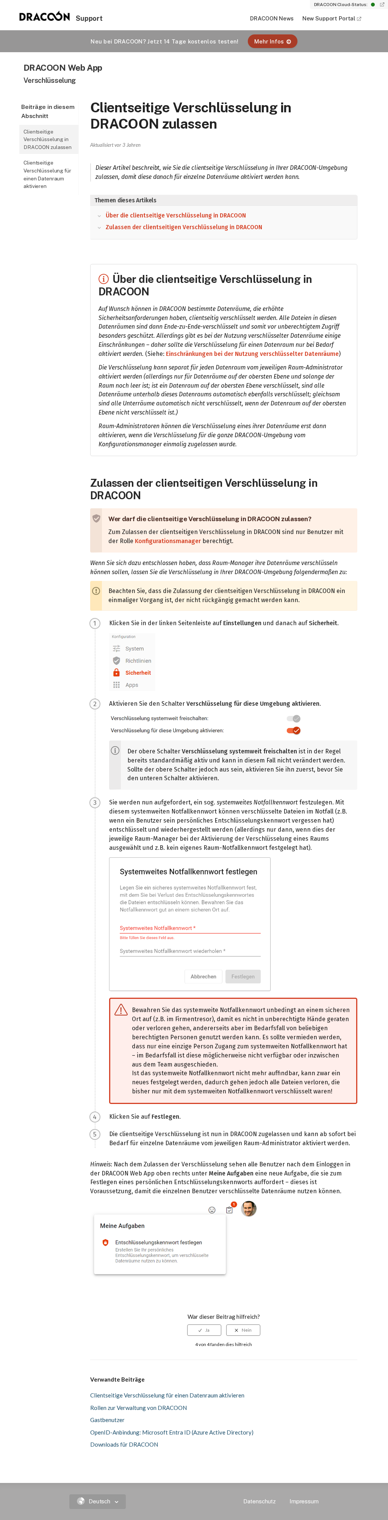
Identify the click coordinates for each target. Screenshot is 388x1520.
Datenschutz (259, 1501)
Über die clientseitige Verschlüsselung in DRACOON (176, 215)
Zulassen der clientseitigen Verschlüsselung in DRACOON (184, 227)
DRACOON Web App (62, 67)
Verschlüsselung (49, 80)
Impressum (304, 1501)
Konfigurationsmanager (168, 541)
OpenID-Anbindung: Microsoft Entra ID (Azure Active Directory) (171, 1432)
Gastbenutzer (107, 1419)
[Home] (44, 18)
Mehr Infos (269, 41)
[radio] (204, 1330)
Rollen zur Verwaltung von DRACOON (138, 1407)
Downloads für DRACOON (124, 1444)
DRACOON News (271, 18)
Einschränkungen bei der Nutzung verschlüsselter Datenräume (252, 353)
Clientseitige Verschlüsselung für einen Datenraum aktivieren (47, 174)
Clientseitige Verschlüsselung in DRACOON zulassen (47, 139)
